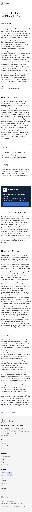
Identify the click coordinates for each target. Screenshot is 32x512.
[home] (7, 3)
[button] (29, 3)
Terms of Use (4, 501)
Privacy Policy (4, 503)
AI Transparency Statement (15, 503)
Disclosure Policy (13, 501)
